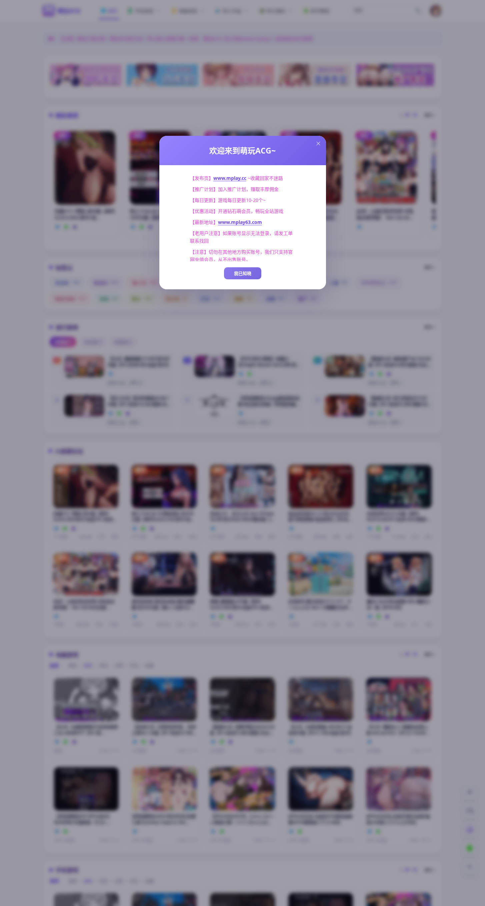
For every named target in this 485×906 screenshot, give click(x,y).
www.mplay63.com (240, 222)
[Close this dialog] (318, 143)
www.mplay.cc (229, 178)
